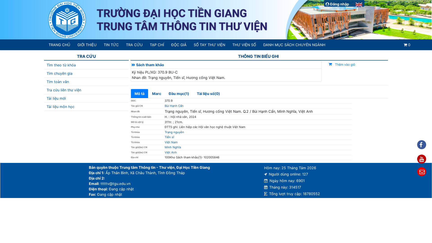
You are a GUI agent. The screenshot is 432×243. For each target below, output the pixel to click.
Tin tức (111, 45)
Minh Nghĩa (173, 147)
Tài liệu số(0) (208, 93)
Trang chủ (59, 45)
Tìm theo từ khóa (61, 65)
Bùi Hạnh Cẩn (174, 106)
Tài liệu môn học (60, 106)
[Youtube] (421, 159)
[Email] (421, 171)
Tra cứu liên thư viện (64, 90)
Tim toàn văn (58, 81)
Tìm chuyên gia (59, 73)
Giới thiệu (87, 45)
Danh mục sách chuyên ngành (294, 45)
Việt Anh (171, 152)
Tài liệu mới (56, 98)
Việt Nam (171, 142)
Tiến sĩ (169, 137)
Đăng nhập (339, 4)
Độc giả (179, 45)
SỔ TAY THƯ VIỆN (209, 45)
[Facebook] (421, 144)
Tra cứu (134, 45)
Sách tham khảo (150, 65)
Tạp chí (157, 45)
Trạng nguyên (174, 132)
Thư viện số (244, 45)
